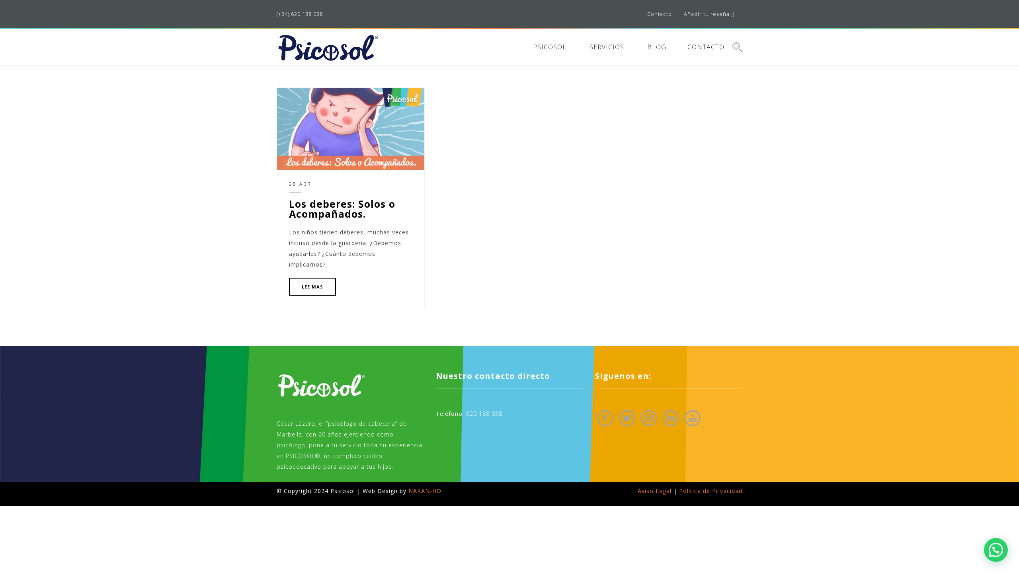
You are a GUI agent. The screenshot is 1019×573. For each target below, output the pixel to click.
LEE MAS (312, 287)
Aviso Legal (655, 491)
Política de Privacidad (710, 491)
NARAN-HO (424, 491)
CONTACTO (705, 47)
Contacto (659, 14)
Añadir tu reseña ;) (709, 14)
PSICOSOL (549, 47)
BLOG (656, 47)
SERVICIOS (607, 47)
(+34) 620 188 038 (300, 14)
